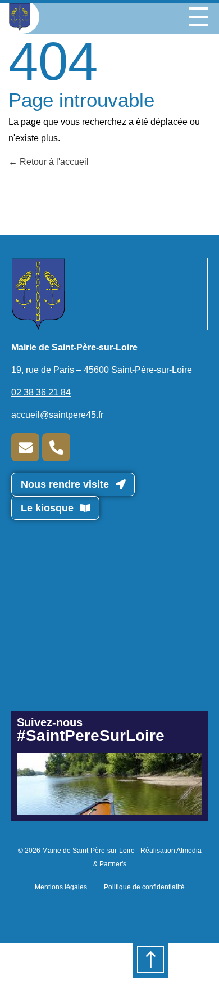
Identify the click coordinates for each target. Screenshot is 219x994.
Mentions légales (61, 887)
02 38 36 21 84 (41, 392)
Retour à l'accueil (53, 162)
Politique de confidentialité (144, 887)
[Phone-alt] (56, 447)
